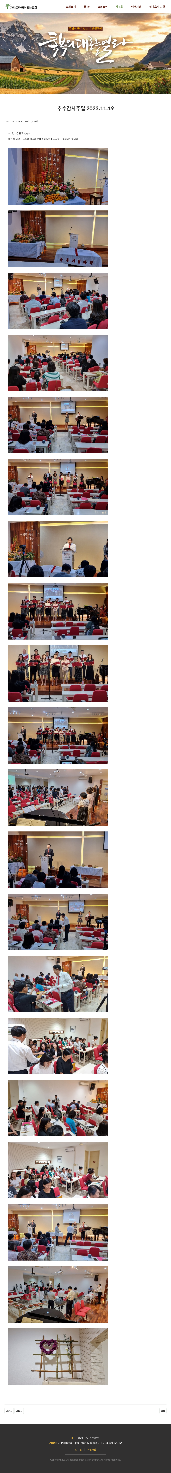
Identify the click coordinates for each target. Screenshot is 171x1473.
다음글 (19, 1411)
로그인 (78, 1449)
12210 (117, 1443)
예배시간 (136, 7)
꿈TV (87, 7)
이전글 (9, 1411)
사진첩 (119, 7)
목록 (163, 1411)
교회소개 (71, 7)
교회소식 (103, 7)
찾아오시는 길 (157, 7)
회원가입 (91, 1449)
